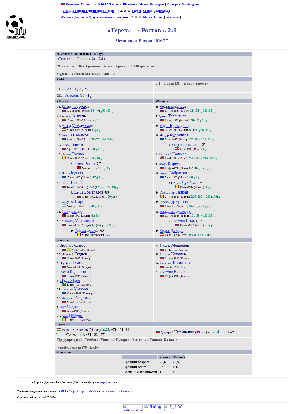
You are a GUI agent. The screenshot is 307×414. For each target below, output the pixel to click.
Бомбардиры (190, 4)
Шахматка (130, 4)
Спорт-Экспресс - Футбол (83, 391)
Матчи (143, 4)
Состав (147, 10)
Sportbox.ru (127, 391)
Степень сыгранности (140, 372)
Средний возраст (136, 362)
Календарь (157, 4)
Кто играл (173, 4)
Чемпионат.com (109, 391)
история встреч (107, 382)
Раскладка (161, 10)
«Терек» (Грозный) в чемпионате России (87, 10)
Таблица (115, 4)
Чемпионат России (78, 4)
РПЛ (63, 391)
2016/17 (103, 4)
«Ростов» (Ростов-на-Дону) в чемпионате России (93, 17)
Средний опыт (134, 367)
